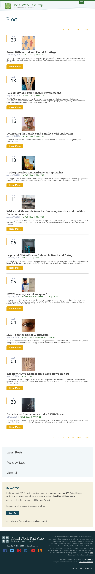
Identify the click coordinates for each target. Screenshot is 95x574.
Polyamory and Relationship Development (33, 93)
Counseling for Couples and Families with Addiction (39, 133)
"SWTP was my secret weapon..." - (27, 294)
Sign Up (12, 513)
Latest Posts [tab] (14, 452)
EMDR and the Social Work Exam (27, 334)
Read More (15, 66)
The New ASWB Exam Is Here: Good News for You (37, 373)
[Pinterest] (19, 552)
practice (40, 55)
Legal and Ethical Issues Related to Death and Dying (39, 255)
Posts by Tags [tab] (15, 462)
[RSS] (40, 552)
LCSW (48, 296)
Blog (11, 19)
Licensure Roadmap (86, 562)
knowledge (40, 337)
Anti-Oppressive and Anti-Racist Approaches (34, 172)
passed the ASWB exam (32, 296)
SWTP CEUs (89, 559)
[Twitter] (12, 552)
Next (79, 29)
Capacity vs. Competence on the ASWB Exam (35, 414)
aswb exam (28, 55)
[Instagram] (26, 552)
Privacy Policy (88, 568)
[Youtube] (33, 552)
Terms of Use (77, 568)
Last (87, 29)
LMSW (55, 296)
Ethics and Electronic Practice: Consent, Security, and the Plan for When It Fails (45, 213)
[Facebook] (5, 552)
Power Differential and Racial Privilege (31, 52)
